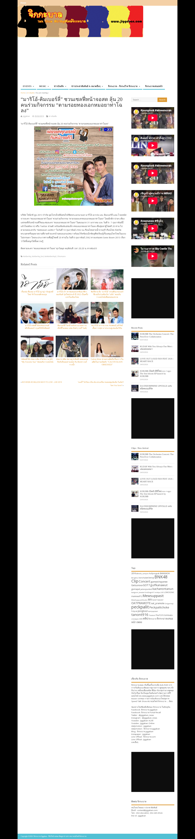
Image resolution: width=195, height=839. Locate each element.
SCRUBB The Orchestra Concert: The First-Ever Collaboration (157, 335)
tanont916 (139, 614)
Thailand (152, 615)
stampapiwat (153, 611)
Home (23, 3)
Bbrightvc (134, 578)
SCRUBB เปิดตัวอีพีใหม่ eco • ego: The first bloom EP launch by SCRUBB (155, 373)
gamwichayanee (159, 581)
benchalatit (143, 578)
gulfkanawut (159, 585)
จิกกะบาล (152, 618)
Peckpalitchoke (159, 607)
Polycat (134, 611)
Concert (144, 581)
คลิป (145, 618)
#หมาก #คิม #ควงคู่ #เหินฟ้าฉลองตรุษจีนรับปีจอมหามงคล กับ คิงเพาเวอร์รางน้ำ (72, 362)
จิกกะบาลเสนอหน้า (154, 86)
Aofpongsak (154, 573)
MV (150, 599)
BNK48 (160, 577)
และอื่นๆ (134, 742)
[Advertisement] (97, 62)
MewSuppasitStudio (139, 600)
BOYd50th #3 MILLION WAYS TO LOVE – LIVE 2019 (42, 382)
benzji (151, 577)
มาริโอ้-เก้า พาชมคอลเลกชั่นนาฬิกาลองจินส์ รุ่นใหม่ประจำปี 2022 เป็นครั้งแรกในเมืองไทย (72, 294)
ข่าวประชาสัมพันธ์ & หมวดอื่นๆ (85, 86)
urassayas (135, 619)
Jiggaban (147, 739)
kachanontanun (162, 589)
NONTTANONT (157, 600)
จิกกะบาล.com (149, 736)
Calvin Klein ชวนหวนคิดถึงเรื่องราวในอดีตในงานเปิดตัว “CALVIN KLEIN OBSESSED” (107, 362)
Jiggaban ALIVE (146, 720)
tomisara (168, 615)
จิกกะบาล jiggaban (149, 709)
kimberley (27, 256)
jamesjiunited (146, 589)
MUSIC (42, 86)
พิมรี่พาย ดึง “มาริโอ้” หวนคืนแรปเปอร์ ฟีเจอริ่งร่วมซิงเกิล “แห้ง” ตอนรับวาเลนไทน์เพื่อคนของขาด (107, 294)
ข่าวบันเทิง (59, 86)
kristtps (157, 592)
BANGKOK (165, 573)
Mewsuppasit (153, 595)
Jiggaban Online (147, 723)
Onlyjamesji (169, 604)
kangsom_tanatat (137, 592)
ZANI (141, 619)
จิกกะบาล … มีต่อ (165, 701)
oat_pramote (157, 603)
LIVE (162, 592)
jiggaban (26, 116)
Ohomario (61, 256)
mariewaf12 (136, 596)
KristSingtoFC (149, 592)
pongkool (143, 611)
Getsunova (136, 585)
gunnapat (135, 589)
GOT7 (146, 585)
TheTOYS (160, 615)
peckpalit (140, 607)
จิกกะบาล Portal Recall (151, 712)
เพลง (139, 622)
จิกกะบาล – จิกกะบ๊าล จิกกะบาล (122, 86)
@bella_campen (142, 573)
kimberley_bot (38, 256)
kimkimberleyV (50, 256)
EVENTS (27, 86)
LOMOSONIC (169, 592)
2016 (133, 573)
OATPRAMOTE (141, 603)
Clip (134, 581)
